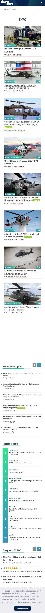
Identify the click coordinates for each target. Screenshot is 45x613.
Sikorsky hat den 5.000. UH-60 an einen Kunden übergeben (20, 86)
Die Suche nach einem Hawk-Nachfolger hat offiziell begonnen (20, 407)
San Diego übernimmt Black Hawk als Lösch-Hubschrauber (22, 308)
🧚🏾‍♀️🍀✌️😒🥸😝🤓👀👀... (13, 568)
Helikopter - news (13, 157)
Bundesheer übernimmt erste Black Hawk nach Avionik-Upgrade (21, 198)
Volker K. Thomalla (17, 54)
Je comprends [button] (22, 608)
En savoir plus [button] (36, 602)
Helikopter (10, 45)
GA (10, 378)
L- (10, 400)
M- (11, 411)
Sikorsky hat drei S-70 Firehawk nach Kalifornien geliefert (21, 235)
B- (10, 389)
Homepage (7, 9)
